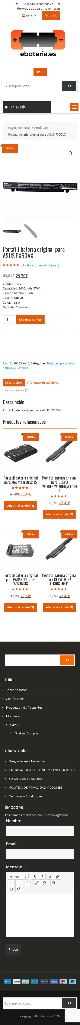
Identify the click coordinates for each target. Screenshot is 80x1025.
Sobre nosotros (17, 690)
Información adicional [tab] (43, 382)
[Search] (69, 86)
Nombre (13, 820)
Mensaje (15, 866)
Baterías (52, 363)
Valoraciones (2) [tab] (16, 390)
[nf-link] (36, 883)
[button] (74, 107)
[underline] (50, 877)
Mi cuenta (51, 15)
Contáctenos (15, 699)
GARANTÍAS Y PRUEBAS (26, 779)
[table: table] (53, 883)
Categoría (18, 107)
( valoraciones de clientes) (40, 265)
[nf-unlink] (44, 883)
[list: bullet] (18, 883)
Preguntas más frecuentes (24, 707)
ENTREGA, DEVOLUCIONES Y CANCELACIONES (42, 770)
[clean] (57, 877)
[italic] (42, 877)
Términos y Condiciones (25, 796)
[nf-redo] (18, 889)
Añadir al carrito (30, 320)
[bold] (34, 877)
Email (13, 843)
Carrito (15, 725)
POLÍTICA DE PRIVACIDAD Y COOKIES (35, 787)
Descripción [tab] (13, 382)
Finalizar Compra (26, 733)
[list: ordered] (11, 883)
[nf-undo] (11, 889)
